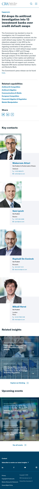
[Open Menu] (36, 4)
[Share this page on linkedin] (7, 114)
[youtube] (25, 467)
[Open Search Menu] (31, 4)
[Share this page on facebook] (12, 114)
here (3, 73)
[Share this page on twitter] (3, 114)
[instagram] (36, 467)
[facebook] (14, 467)
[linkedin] (2, 467)
